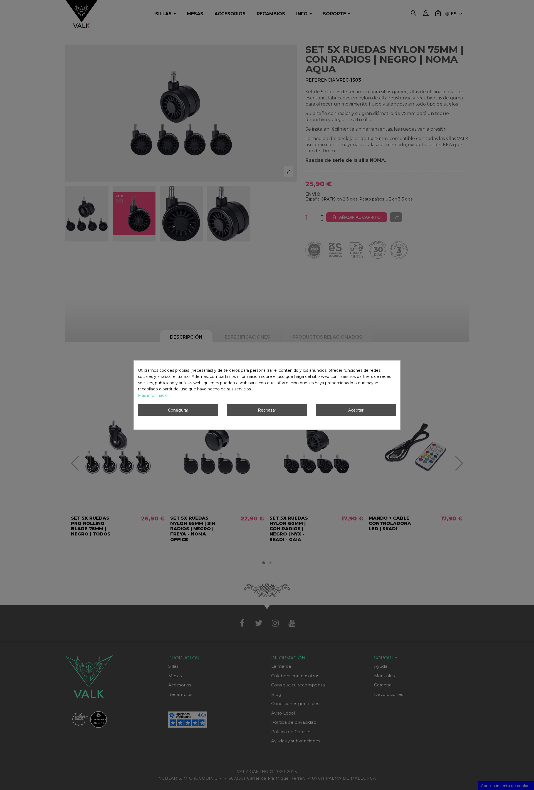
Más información (154, 395)
